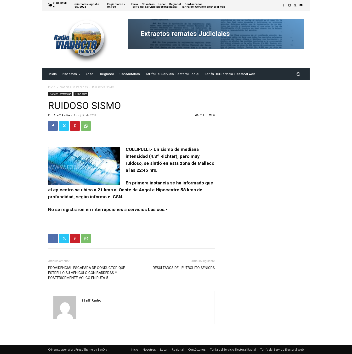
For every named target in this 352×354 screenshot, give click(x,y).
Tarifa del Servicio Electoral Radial (233, 350)
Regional (178, 350)
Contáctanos (196, 350)
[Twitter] (295, 5)
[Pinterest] (75, 126)
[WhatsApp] (86, 126)
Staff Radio (62, 115)
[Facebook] (284, 5)
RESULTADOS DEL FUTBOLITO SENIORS (184, 268)
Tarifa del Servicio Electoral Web (282, 350)
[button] (298, 74)
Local (163, 350)
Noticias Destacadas (74, 87)
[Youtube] (301, 5)
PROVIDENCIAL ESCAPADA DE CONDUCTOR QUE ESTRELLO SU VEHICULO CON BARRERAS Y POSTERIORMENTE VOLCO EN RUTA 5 (86, 273)
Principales (81, 94)
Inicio (51, 87)
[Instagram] (289, 5)
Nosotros (149, 350)
